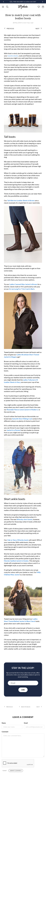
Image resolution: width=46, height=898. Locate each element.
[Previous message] (3, 1)
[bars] (3, 6)
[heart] (39, 6)
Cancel (4, 770)
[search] (7, 6)
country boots (13, 56)
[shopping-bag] (43, 6)
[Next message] (42, 1)
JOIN (23, 690)
